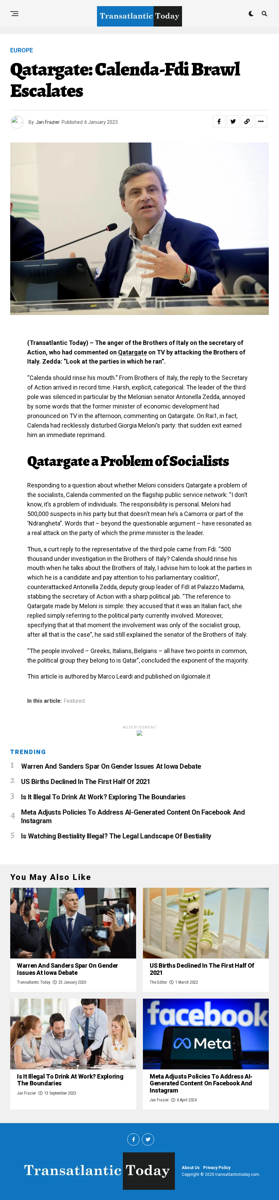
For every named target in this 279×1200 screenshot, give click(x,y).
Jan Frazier (48, 122)
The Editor (158, 982)
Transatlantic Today (33, 982)
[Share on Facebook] (219, 121)
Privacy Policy (216, 1167)
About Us (191, 1167)
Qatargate (132, 352)
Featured (74, 701)
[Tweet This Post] (233, 121)
